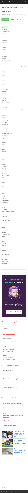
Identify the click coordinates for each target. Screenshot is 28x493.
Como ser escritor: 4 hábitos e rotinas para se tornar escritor (19, 434)
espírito (4, 142)
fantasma (4, 115)
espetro (4, 144)
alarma (4, 100)
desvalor (4, 49)
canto (3, 182)
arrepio (4, 232)
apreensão (5, 89)
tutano (4, 189)
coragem (5, 331)
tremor (4, 250)
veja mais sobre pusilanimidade (10, 342)
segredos (6, 417)
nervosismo (5, 248)
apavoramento (6, 54)
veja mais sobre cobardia (9, 359)
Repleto (5, 414)
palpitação (5, 259)
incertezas (16, 414)
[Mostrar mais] (22, 66)
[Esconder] (25, 66)
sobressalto (5, 98)
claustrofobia (5, 263)
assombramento (6, 102)
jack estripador (6, 220)
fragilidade (11, 349)
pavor (3, 73)
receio (3, 87)
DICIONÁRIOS (22, 2)
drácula (4, 214)
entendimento (5, 175)
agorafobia (5, 261)
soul (3, 186)
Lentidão (5, 403)
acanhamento (5, 47)
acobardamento (6, 60)
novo (14, 405)
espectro (4, 117)
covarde (13, 330)
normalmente (17, 403)
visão (3, 149)
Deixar (5, 382)
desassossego (5, 254)
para (9, 403)
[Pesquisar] (9, 2)
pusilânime (13, 340)
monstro (4, 198)
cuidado (4, 105)
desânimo (4, 56)
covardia (4, 29)
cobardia (4, 42)
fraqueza (4, 40)
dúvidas (11, 414)
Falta (5, 348)
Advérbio (5, 23)
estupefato (9, 382)
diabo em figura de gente (8, 211)
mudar (12, 403)
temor (3, 80)
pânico (4, 78)
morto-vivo (5, 209)
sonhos (16, 415)
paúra (3, 33)
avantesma (5, 124)
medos (5, 415)
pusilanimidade (6, 31)
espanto (4, 91)
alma (3, 162)
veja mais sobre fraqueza (9, 351)
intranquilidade (6, 257)
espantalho (5, 138)
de (10, 330)
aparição (4, 122)
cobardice (4, 63)
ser (3, 159)
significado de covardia (9, 334)
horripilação (5, 230)
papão (3, 207)
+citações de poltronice (10, 425)
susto (3, 84)
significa (5, 405)
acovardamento (6, 45)
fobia (3, 236)
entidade (4, 173)
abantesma (5, 131)
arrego (4, 58)
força (9, 348)
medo (3, 36)
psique (4, 166)
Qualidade (6, 330)
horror (4, 93)
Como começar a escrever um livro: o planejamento (19, 450)
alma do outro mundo (7, 133)
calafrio (4, 227)
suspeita (4, 241)
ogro (3, 193)
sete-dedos (5, 223)
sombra (4, 129)
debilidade (5, 349)
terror (3, 75)
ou (15, 348)
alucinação (5, 135)
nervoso (4, 243)
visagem (4, 147)
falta (16, 330)
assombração (5, 120)
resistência (18, 348)
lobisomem (5, 202)
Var (5, 357)
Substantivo (5, 19)
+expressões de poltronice (10, 387)
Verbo (12, 19)
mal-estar (4, 245)
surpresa (4, 107)
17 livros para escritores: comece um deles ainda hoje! (20, 441)
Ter (4, 373)
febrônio (4, 216)
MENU (4, 2)
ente (3, 180)
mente (3, 177)
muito (6, 373)
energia (13, 348)
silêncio (21, 415)
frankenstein (5, 200)
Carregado (10, 415)
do (11, 405)
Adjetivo (19, 19)
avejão (4, 151)
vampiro (4, 196)
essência (4, 168)
